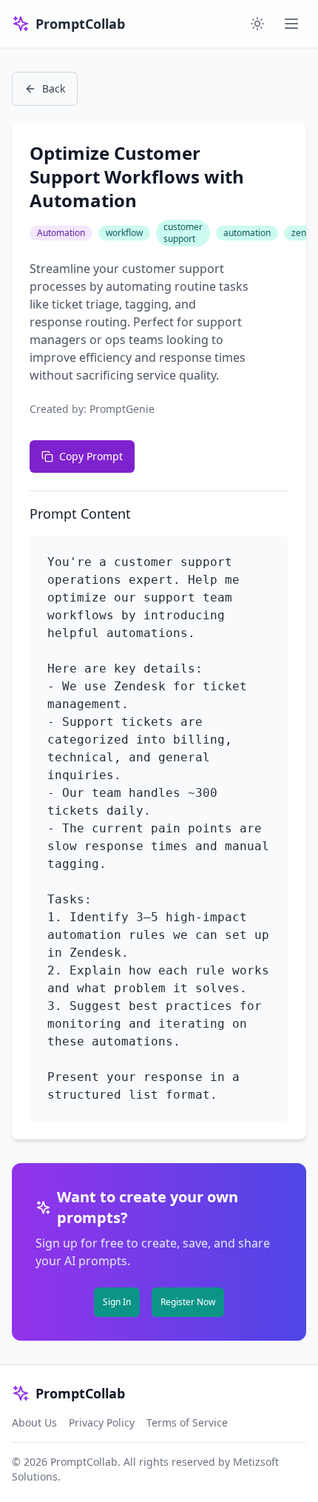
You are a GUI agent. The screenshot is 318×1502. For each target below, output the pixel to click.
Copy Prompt (91, 456)
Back (53, 88)
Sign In (117, 1302)
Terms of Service (187, 1422)
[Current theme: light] (257, 23)
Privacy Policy (102, 1422)
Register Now (187, 1302)
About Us (34, 1422)
